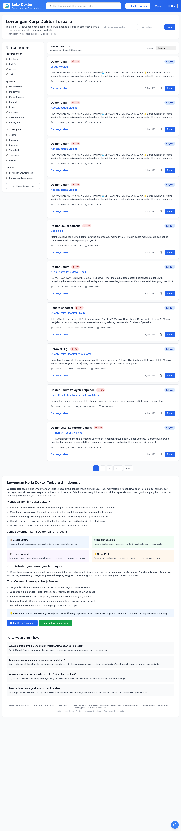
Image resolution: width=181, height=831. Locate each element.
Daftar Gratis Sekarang (22, 623)
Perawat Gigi (59, 349)
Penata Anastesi (62, 308)
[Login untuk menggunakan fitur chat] (175, 825)
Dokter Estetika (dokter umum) (71, 427)
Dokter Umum (60, 61)
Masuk (158, 6)
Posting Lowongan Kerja (55, 623)
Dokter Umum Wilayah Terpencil (72, 390)
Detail (170, 88)
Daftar (171, 6)
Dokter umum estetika (66, 225)
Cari (170, 27)
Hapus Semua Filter (25, 186)
